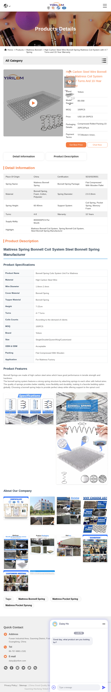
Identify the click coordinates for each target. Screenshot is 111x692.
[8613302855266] (29, 668)
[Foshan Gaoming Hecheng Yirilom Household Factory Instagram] (17, 668)
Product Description (66, 156)
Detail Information (24, 156)
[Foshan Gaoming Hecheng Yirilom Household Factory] (56, 5)
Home (10, 50)
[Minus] (104, 624)
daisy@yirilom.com (17, 661)
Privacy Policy (10, 685)
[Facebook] (12, 668)
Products (20, 50)
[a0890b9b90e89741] (35, 668)
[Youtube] (23, 668)
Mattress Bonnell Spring (31, 599)
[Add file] (54, 687)
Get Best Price (76, 145)
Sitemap (23, 685)
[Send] (103, 687)
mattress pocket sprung (18, 605)
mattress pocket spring (65, 599)
